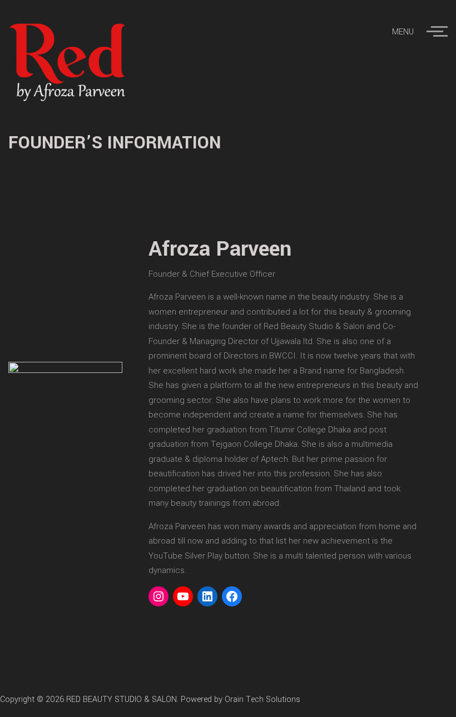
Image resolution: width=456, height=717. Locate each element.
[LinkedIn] (207, 596)
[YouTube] (183, 596)
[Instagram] (158, 596)
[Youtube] (448, 699)
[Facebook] (232, 596)
